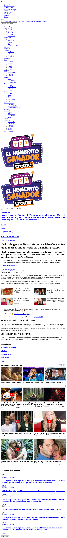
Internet (10, 112)
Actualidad (7, 28)
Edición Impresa (8, 131)
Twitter (10, 64)
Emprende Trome (9, 103)
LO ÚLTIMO (8, 4)
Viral (5, 60)
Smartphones (11, 115)
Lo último (7, 26)
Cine (9, 44)
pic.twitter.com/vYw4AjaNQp (22, 314)
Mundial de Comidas (10, 9)
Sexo (9, 101)
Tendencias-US (12, 72)
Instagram (10, 63)
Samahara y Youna (9, 6)
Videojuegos (11, 114)
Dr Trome (10, 128)
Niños (9, 96)
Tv (8, 39)
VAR (2, 361)
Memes (10, 69)
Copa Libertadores (6, 354)
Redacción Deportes (22, 271)
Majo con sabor (8, 7)
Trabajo (10, 98)
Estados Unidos (12, 87)
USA (5, 71)
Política (10, 29)
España (10, 85)
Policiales (10, 31)
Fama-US (10, 75)
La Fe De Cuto (12, 82)
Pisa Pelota (7, 13)
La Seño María (12, 56)
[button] (20, 209)
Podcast (6, 17)
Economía (10, 34)
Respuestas (7, 58)
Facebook (10, 61)
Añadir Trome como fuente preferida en (12, 233)
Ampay (10, 55)
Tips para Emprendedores (15, 107)
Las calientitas (11, 80)
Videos (6, 120)
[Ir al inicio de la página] (5, 536)
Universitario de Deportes (8, 347)
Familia (6, 91)
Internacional (11, 36)
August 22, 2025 (38, 317)
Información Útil (12, 106)
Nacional (10, 33)
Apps (9, 117)
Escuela (10, 93)
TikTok (10, 67)
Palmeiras (4, 351)
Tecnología (7, 111)
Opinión (6, 50)
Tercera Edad (11, 99)
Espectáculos (7, 37)
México (10, 90)
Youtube (10, 66)
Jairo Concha (5, 357)
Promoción (7, 109)
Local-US (10, 74)
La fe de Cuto (8, 12)
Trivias (6, 118)
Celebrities (11, 126)
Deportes (6, 47)
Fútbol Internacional (10, 236)
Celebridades (11, 41)
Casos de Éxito (12, 104)
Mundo (6, 84)
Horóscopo (7, 48)
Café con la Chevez (9, 10)
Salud (9, 95)
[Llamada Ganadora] (22, 170)
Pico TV (6, 15)
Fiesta (9, 79)
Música (10, 42)
